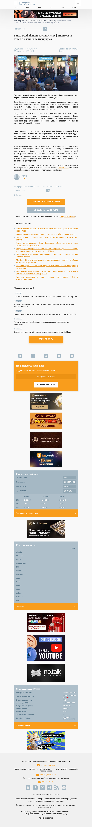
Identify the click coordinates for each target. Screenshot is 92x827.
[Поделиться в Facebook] (28, 29)
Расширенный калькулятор (27, 513)
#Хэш (36, 187)
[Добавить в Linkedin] (45, 29)
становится (63, 167)
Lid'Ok (24, 178)
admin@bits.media (48, 765)
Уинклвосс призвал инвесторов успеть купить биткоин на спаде (45, 234)
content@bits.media (48, 775)
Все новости (46, 339)
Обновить (20, 606)
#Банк (42, 187)
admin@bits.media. (46, 807)
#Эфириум (18, 187)
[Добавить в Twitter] (34, 29)
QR (65, 814)
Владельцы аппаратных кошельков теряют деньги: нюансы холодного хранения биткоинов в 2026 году (47, 250)
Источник (19, 195)
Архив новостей (46, 818)
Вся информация (23, 725)
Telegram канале (67, 216)
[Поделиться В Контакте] (50, 29)
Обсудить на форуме (46, 210)
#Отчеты (59, 187)
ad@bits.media (48, 782)
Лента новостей (24, 288)
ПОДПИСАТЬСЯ (44, 385)
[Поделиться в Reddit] (56, 29)
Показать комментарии (46, 201)
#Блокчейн (28, 187)
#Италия (50, 187)
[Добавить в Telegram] (39, 29)
